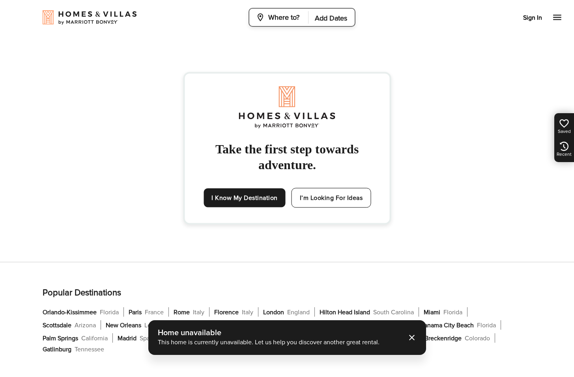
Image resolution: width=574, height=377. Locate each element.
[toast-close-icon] (412, 337)
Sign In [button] (532, 18)
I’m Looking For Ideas (331, 198)
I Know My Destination (244, 198)
